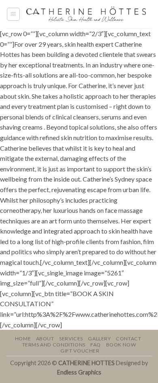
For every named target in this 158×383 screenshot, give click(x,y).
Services (71, 338)
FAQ (95, 345)
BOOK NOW (121, 345)
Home (23, 338)
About (45, 338)
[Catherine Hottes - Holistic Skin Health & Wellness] (86, 14)
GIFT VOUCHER (79, 351)
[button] (13, 14)
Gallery (99, 338)
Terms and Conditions (53, 345)
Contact (128, 338)
